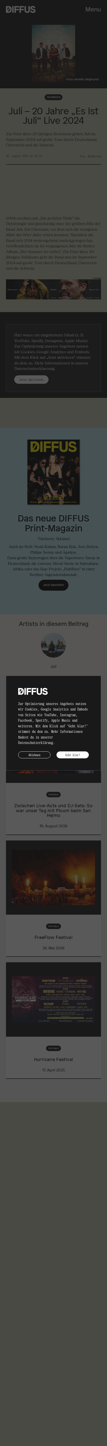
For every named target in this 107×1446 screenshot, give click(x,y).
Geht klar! (72, 755)
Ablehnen (34, 755)
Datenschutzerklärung (35, 742)
